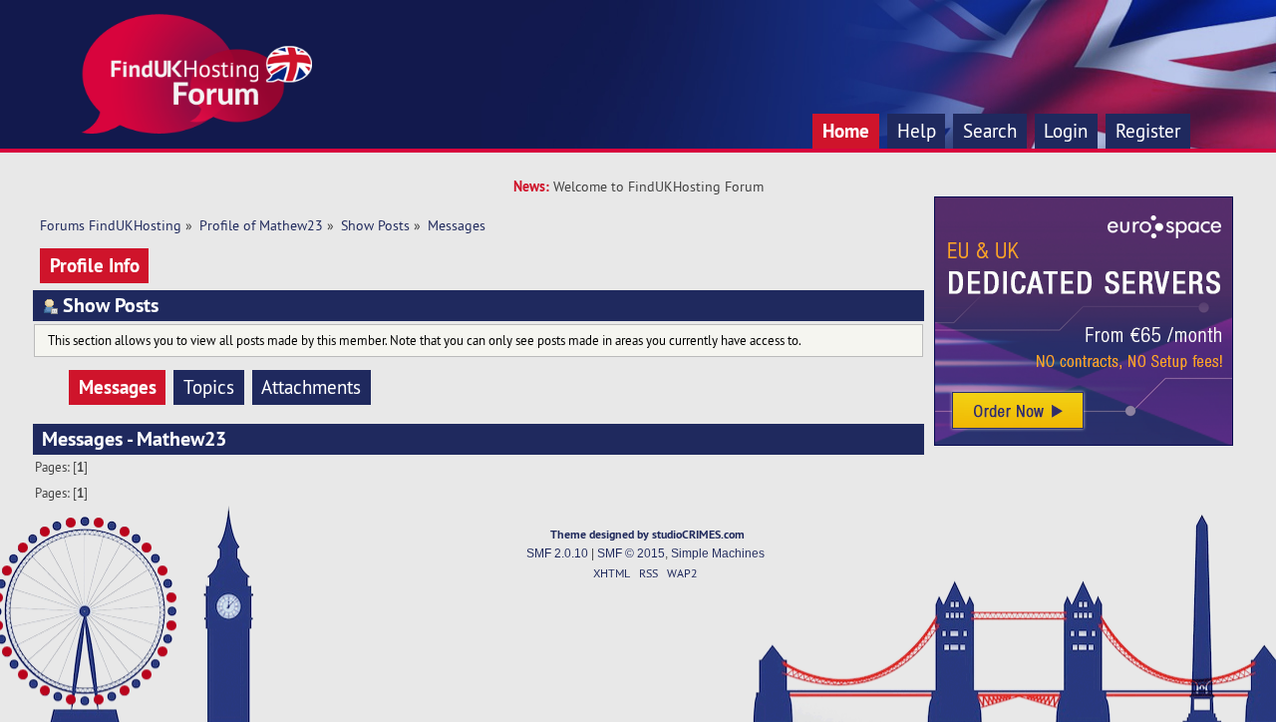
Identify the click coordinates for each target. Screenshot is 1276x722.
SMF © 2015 (631, 553)
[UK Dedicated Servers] (1083, 441)
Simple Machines (718, 553)
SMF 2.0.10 (557, 553)
